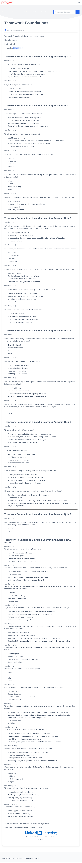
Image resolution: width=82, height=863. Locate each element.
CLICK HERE (17, 48)
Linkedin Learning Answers (15, 12)
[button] (79, 2)
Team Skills (29, 12)
